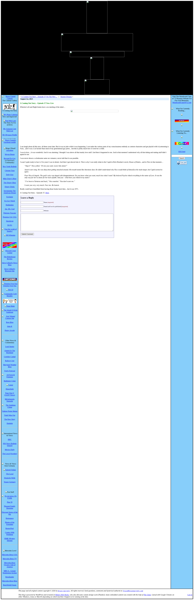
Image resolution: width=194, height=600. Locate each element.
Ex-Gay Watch (9, 201)
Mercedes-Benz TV (10, 559)
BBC (10, 439)
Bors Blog (9, 322)
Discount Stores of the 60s (10, 513)
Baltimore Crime (10, 381)
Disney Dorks (10, 187)
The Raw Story (9, 419)
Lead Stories (9, 347)
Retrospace (10, 518)
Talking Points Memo (9, 411)
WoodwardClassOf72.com (181, 102)
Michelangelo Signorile (9, 400)
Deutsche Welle (9, 478)
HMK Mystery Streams (9, 540)
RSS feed (182, 152)
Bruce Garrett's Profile (10, 138)
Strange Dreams (66, 97)
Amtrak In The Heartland (9, 352)
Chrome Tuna (10, 171)
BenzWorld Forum (9, 585)
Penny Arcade (10, 330)
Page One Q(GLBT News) (9, 394)
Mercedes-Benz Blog (9, 581)
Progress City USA (10, 217)
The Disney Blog (10, 183)
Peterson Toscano (9, 213)
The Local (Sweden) (9, 454)
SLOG (9, 225)
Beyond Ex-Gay (9, 158)
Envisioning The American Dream (10, 192)
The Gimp (147, 595)
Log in (189, 595)
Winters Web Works (62, 595)
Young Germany (10, 482)
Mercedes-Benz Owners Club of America (9, 565)
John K (9, 326)
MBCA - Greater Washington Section (10, 572)
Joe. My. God (9, 209)
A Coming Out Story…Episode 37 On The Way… (39, 97)
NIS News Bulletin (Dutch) (10, 445)
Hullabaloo (10, 205)
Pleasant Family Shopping (9, 507)
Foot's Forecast (9, 371)
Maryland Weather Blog (9, 366)
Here (47, 193)
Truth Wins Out (9, 415)
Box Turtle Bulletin (10, 166)
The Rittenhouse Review (9, 258)
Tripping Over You (9, 286)
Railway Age (9, 361)
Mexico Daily (10, 450)
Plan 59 (9, 502)
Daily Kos (9, 175)
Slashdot (10, 423)
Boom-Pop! (10, 528)
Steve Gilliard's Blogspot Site (9, 270)
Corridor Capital (9, 357)
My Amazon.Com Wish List (9, 130)
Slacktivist (9, 221)
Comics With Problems (9, 533)
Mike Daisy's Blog (9, 179)
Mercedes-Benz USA (9, 555)
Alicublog (9, 150)
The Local (9, 474)
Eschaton (9, 197)
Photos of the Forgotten (9, 523)
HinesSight (10, 389)
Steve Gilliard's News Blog (9, 264)
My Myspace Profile (9, 135)
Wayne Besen (10, 154)
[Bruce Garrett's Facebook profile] (10, 142)
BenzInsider (9, 577)
